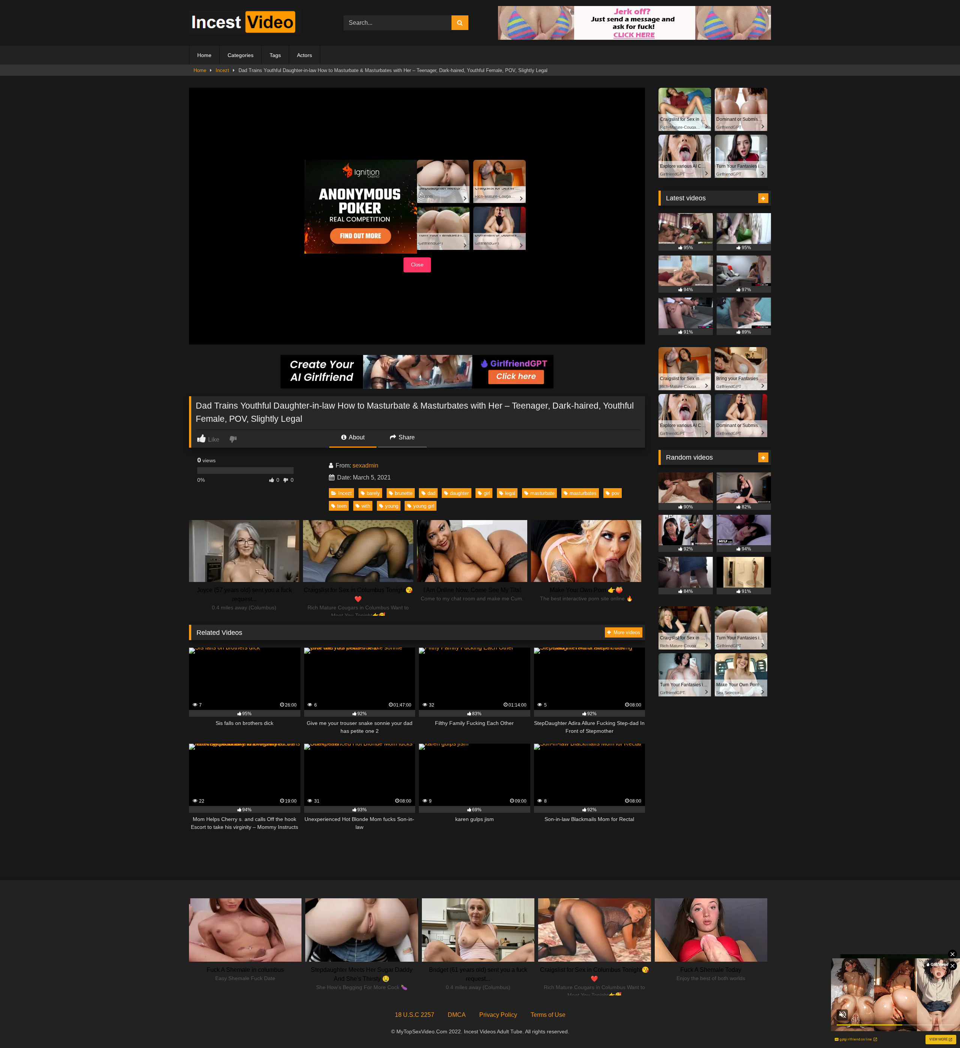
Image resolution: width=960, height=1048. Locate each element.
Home (204, 55)
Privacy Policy (498, 1015)
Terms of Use (548, 1015)
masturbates (583, 493)
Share (406, 437)
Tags (275, 55)
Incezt (222, 70)
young (391, 506)
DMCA (457, 1015)
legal (510, 493)
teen (341, 506)
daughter (459, 493)
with (366, 506)
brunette (403, 493)
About (356, 437)
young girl (423, 506)
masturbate (542, 493)
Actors (304, 55)
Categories (241, 55)
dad (431, 493)
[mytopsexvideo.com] (245, 22)
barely (373, 493)
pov (616, 493)
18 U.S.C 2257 (414, 1015)
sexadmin (365, 465)
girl (487, 493)
